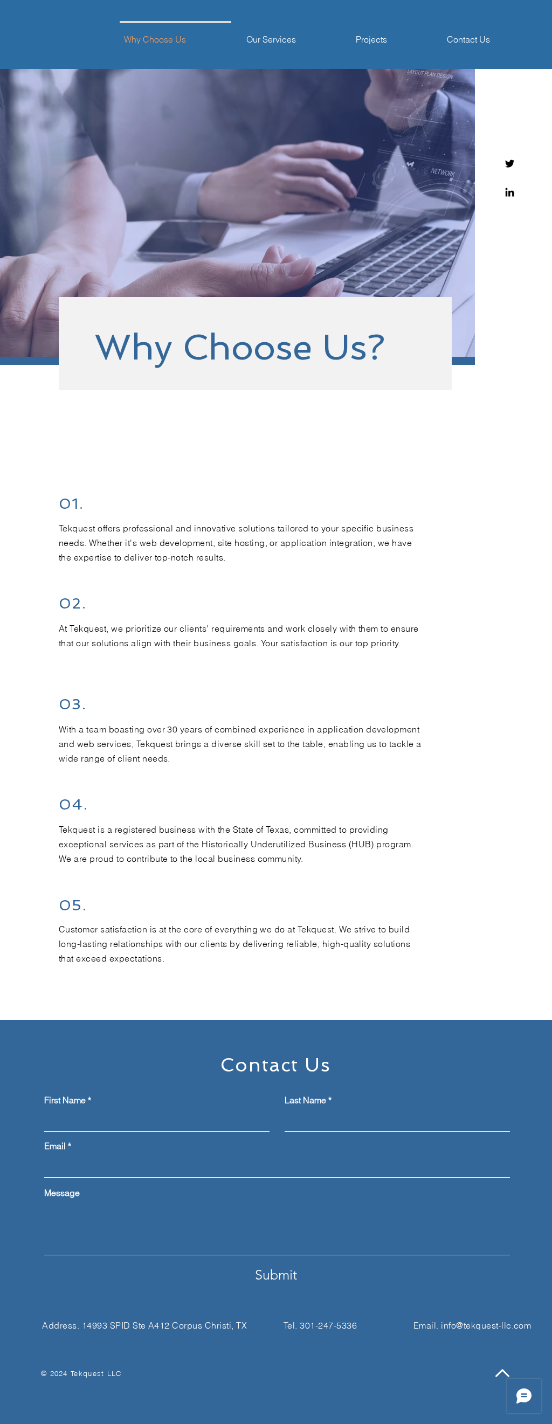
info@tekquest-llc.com (486, 1325)
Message (62, 1192)
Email (55, 1146)
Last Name (305, 1100)
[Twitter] (509, 163)
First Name (65, 1100)
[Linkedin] (509, 192)
